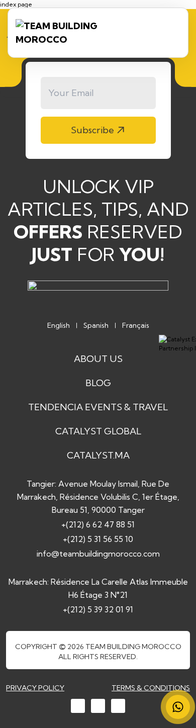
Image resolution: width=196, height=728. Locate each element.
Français (135, 325)
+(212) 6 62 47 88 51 (98, 524)
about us (98, 359)
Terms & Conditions (151, 687)
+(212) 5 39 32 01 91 (98, 609)
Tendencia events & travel (98, 407)
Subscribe (92, 130)
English (58, 325)
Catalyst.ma (98, 455)
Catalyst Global (98, 431)
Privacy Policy (35, 687)
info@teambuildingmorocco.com (98, 554)
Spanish (96, 325)
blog (98, 383)
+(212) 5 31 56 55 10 (98, 539)
